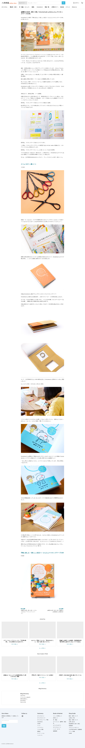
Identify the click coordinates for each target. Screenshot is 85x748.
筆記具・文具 (13, 7)
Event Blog (22, 700)
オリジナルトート (57, 727)
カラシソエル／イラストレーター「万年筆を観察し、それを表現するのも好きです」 (15, 641)
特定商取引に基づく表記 (74, 723)
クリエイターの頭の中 (25, 697)
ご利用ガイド (54, 7)
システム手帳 (40, 729)
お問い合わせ (72, 721)
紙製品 (38, 731)
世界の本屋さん (23, 698)
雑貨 (33, 7)
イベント (68, 7)
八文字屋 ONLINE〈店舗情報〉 (76, 729)
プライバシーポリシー (74, 727)
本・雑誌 (55, 719)
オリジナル (4, 7)
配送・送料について (73, 716)
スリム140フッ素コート (29, 164)
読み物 (62, 7)
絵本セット (55, 717)
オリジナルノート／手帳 (42, 719)
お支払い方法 (72, 717)
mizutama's (40, 7)
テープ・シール (40, 733)
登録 (4, 726)
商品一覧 (47, 7)
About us (74, 7)
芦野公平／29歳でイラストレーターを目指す (42, 675)
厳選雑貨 (55, 731)
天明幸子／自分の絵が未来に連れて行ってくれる (70, 675)
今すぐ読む (14, 644)
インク (38, 725)
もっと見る (42, 648)
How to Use (23, 702)
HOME (70, 733)
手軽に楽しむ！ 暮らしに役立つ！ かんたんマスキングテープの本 (42, 553)
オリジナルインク (41, 717)
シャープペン (40, 727)
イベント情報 (72, 731)
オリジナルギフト (57, 725)
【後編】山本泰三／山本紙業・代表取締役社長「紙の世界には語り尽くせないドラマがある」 (70, 641)
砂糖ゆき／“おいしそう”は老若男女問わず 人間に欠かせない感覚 (15, 675)
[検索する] (63, 2)
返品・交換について (73, 719)
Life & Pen (22, 695)
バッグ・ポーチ (56, 729)
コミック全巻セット (57, 716)
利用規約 (71, 725)
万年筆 (38, 723)
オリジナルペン (40, 716)
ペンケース (39, 735)
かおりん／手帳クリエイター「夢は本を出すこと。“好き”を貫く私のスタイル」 (42, 641)
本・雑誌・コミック (24, 7)
